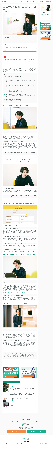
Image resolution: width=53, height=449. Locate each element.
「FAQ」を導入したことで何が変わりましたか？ (12, 90)
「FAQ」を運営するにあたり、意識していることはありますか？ (15, 91)
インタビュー (34, 1)
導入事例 (38, 1)
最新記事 (22, 381)
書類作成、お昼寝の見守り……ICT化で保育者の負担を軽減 (13, 76)
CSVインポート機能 (28, 231)
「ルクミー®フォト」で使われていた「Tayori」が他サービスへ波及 (14, 82)
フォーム (5, 251)
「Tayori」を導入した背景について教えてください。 (13, 84)
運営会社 (18, 443)
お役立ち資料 (48, 1)
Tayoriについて (8, 443)
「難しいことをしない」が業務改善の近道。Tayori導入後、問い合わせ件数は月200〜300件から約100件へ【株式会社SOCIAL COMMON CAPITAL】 (22, 394)
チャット (37, 443)
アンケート (33, 443)
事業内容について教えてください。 (11, 77)
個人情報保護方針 (44, 443)
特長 (11, 443)
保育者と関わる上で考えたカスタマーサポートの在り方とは (13, 99)
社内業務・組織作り (29, 1)
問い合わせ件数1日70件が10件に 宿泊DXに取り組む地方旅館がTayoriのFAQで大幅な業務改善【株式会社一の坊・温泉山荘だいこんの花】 (23, 384)
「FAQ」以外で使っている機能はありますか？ (12, 92)
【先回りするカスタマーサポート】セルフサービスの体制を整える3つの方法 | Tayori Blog (17, 349)
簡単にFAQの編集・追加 (10, 230)
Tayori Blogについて (42, 1)
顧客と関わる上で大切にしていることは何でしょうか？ (13, 100)
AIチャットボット (25, 443)
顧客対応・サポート (23, 1)
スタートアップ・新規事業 (45, 15)
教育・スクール (44, 14)
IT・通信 (48, 14)
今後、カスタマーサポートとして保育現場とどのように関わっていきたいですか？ (17, 101)
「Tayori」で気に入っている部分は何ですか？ (12, 89)
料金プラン (14, 443)
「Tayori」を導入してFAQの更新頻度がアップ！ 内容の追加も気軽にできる (15, 87)
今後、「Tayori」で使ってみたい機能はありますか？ (13, 97)
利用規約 (40, 443)
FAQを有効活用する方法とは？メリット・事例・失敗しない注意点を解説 (15, 292)
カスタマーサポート (44, 17)
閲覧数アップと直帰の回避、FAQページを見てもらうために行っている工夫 (15, 94)
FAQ (11, 191)
